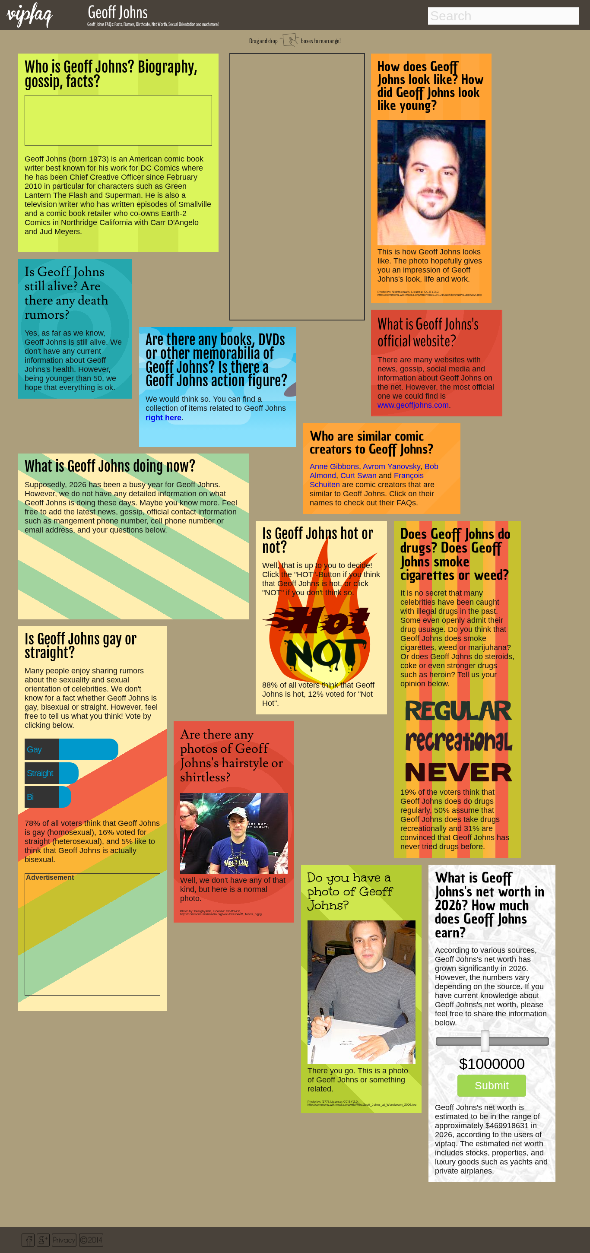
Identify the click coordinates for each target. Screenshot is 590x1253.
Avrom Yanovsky (391, 466)
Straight (40, 773)
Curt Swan (358, 475)
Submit (492, 1085)
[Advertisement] (297, 185)
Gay (34, 749)
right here (163, 417)
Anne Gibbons (334, 466)
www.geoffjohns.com (413, 405)
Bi (30, 797)
